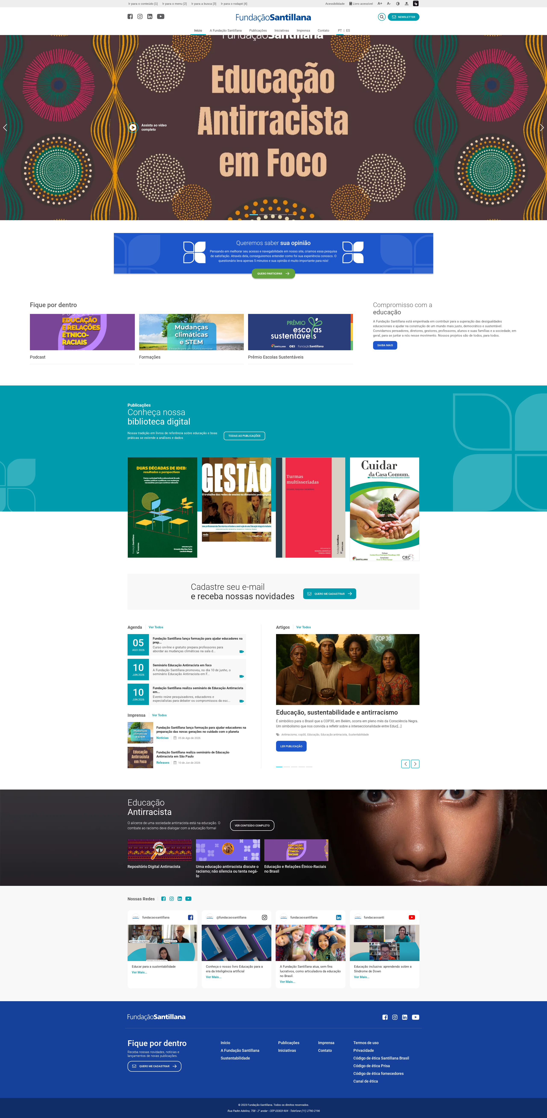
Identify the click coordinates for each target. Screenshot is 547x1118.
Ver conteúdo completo (252, 825)
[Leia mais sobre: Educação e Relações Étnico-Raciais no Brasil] (296, 850)
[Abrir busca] (382, 17)
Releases (162, 763)
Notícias (162, 738)
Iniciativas (282, 30)
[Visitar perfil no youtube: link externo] (161, 16)
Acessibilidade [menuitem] (335, 3)
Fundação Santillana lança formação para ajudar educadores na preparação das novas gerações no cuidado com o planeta (201, 730)
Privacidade (363, 1050)
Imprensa (303, 30)
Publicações (258, 30)
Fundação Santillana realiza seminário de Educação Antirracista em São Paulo (192, 754)
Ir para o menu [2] (174, 3)
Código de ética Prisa (371, 1066)
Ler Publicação (291, 746)
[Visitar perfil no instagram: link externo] (140, 16)
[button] (254, 214)
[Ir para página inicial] (273, 18)
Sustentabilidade (358, 734)
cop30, (302, 734)
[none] (398, 3)
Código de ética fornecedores (378, 1073)
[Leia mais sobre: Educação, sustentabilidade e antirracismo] (347, 669)
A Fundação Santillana (226, 30)
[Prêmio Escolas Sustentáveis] (300, 332)
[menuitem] (144, 3)
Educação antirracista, (334, 734)
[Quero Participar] (273, 256)
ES (348, 30)
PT (340, 30)
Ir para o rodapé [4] (234, 3)
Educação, (313, 734)
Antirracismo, (289, 734)
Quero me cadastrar (330, 593)
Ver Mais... (139, 972)
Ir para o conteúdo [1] (143, 3)
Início (198, 30)
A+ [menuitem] (380, 3)
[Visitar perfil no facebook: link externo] (130, 16)
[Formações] (191, 332)
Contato (323, 30)
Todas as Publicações (244, 435)
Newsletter (406, 17)
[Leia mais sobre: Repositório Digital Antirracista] (160, 850)
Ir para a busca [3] (203, 3)
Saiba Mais (385, 345)
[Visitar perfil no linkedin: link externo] (149, 16)
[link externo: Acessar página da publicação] (162, 943)
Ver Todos (156, 627)
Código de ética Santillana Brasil (381, 1058)
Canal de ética (365, 1081)
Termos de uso (366, 1042)
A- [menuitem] (389, 3)
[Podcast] (82, 332)
